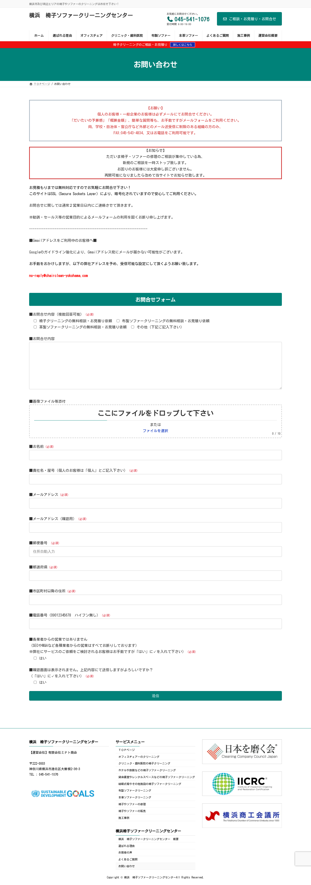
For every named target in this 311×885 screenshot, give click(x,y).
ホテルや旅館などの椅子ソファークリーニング (147, 770)
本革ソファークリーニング (134, 797)
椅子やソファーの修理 (132, 804)
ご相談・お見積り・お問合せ (252, 19)
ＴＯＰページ (126, 749)
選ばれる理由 (126, 845)
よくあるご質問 (128, 859)
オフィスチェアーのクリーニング (138, 756)
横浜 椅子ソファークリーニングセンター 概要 (148, 838)
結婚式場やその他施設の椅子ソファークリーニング (149, 783)
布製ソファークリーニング (134, 790)
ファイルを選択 (155, 431)
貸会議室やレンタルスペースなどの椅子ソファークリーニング (156, 776)
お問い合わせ (126, 865)
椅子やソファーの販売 (132, 810)
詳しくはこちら (182, 44)
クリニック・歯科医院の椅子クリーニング (144, 763)
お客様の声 (125, 852)
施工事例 (123, 817)
